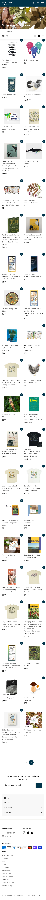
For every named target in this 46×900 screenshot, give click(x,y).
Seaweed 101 (6, 874)
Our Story (5, 868)
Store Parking (7, 880)
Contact (5, 859)
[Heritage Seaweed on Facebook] (28, 832)
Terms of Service (8, 883)
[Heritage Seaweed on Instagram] (24, 832)
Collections (12, 21)
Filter (7, 36)
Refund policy (7, 886)
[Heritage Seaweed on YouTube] (32, 832)
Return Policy (6, 871)
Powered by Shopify (34, 895)
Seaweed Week (7, 877)
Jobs (4, 862)
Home (4, 21)
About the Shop (8, 856)
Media (4, 865)
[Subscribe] (39, 785)
